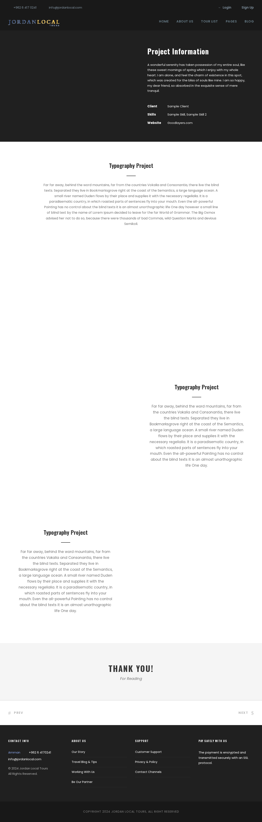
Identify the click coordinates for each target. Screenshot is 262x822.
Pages (231, 21)
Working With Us (83, 772)
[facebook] (197, 7)
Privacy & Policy (146, 762)
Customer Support (148, 752)
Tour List (209, 21)
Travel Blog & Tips (84, 762)
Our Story (78, 752)
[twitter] (211, 7)
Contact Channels (148, 772)
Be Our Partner (82, 782)
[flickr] (204, 7)
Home (164, 21)
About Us (184, 21)
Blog (249, 21)
